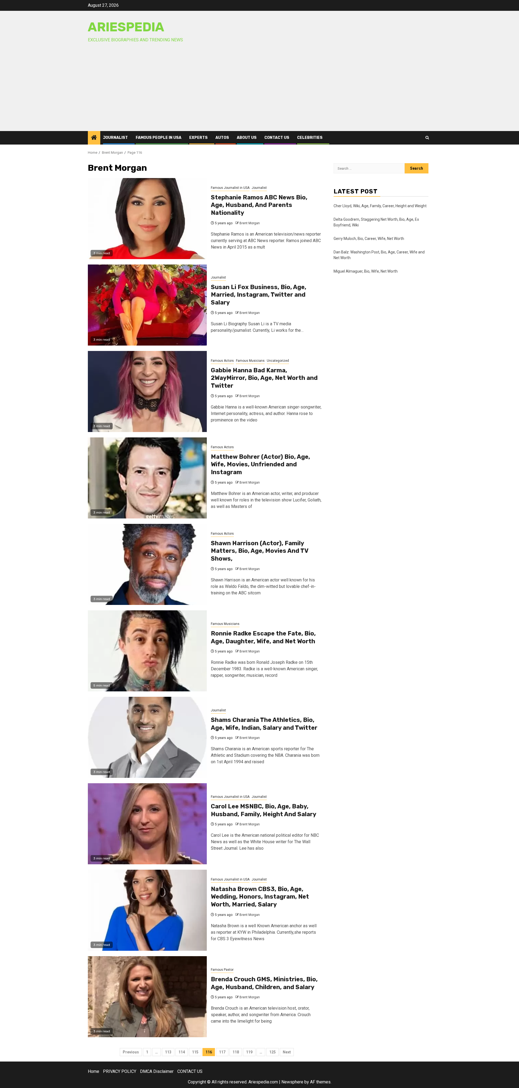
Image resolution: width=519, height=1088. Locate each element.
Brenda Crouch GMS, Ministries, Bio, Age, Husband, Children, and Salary (264, 983)
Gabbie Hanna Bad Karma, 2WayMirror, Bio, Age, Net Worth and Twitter (264, 378)
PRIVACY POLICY (119, 1071)
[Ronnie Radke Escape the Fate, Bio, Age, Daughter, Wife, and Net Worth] (147, 650)
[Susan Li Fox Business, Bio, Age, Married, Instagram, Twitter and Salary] (147, 305)
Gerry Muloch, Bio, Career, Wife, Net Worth (369, 238)
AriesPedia (126, 27)
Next (287, 1052)
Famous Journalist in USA (230, 188)
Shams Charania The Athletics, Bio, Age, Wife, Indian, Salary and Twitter (264, 723)
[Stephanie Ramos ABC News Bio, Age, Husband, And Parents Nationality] (147, 218)
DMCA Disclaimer (157, 1071)
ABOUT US (247, 137)
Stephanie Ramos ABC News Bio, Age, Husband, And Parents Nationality (259, 205)
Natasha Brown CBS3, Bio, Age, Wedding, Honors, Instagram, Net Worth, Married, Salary (260, 896)
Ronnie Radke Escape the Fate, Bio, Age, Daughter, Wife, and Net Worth (263, 637)
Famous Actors (222, 361)
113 (168, 1052)
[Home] (94, 138)
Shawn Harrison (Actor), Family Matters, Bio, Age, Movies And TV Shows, (259, 551)
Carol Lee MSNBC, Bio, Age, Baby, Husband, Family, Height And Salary (263, 810)
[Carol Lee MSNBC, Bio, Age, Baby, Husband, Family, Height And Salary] (147, 823)
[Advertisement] (259, 90)
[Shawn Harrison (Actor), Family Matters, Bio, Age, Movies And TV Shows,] (147, 564)
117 (222, 1052)
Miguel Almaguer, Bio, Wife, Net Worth (366, 271)
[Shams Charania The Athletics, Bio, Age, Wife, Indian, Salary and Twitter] (147, 737)
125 (272, 1052)
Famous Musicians (250, 361)
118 (235, 1052)
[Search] (427, 137)
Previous (131, 1052)
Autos (222, 137)
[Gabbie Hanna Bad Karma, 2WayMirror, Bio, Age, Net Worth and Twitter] (147, 391)
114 (181, 1052)
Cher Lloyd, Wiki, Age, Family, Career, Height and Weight (380, 206)
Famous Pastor (222, 970)
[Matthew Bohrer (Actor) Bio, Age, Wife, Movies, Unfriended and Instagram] (147, 477)
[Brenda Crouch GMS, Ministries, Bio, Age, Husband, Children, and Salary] (147, 996)
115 (195, 1052)
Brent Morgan (249, 223)
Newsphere (292, 1081)
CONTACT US (276, 137)
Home (93, 1071)
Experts (198, 137)
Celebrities (309, 137)
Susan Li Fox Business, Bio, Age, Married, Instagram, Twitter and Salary (258, 294)
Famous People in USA (158, 137)
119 (249, 1052)
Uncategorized (278, 361)
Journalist (115, 137)
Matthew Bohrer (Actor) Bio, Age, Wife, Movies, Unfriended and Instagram (260, 464)
